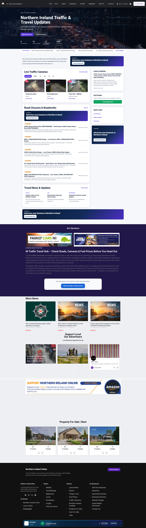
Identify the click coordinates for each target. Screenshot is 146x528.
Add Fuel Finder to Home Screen (73, 286)
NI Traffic (82, 3)
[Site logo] (3, 4)
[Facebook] (25, 495)
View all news (84, 187)
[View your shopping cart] (130, 4)
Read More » (28, 330)
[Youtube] (35, 495)
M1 (40, 76)
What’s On (101, 3)
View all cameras (83, 72)
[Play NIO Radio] (42, 523)
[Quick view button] (114, 367)
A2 (53, 76)
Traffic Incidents (98, 117)
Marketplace (73, 3)
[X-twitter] (32, 495)
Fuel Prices (96, 121)
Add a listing (140, 3)
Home (50, 3)
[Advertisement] (73, 407)
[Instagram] (28, 495)
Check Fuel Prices (41, 34)
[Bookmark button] (117, 367)
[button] (66, 4)
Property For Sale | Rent (73, 421)
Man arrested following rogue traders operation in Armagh (38, 324)
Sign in (120, 3)
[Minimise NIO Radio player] (120, 523)
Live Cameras (97, 113)
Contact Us (111, 3)
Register (126, 3)
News (56, 3)
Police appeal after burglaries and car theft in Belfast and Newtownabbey (104, 324)
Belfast (35, 76)
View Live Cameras (27, 34)
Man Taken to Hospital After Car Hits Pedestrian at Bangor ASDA (70, 324)
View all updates (120, 50)
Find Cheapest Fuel (108, 101)
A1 (49, 76)
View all (86, 107)
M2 (45, 76)
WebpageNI (92, 3)
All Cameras (28, 76)
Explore (64, 3)
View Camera (29, 98)
